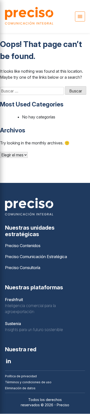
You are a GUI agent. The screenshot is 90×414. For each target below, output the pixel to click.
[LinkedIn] (8, 361)
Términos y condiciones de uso (28, 382)
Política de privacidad (21, 376)
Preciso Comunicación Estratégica (36, 256)
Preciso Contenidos (22, 245)
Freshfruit (14, 299)
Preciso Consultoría (22, 267)
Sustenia (13, 323)
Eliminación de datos (20, 388)
